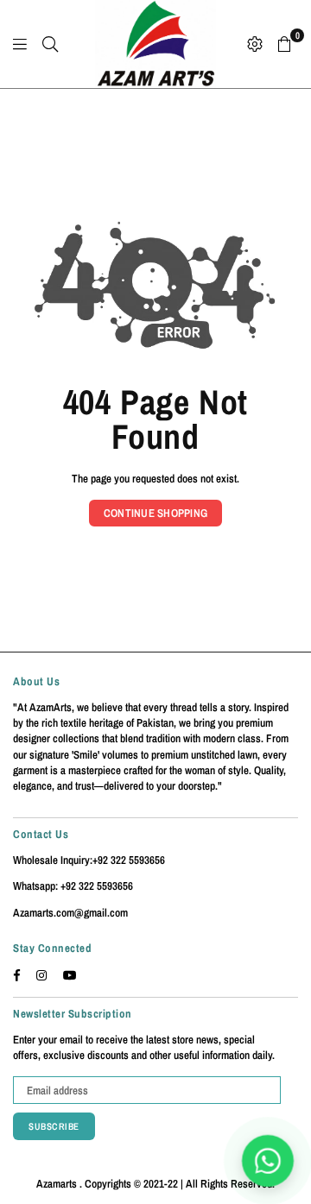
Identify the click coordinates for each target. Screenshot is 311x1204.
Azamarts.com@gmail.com (70, 912)
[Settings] (254, 44)
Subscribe (54, 1126)
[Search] (50, 44)
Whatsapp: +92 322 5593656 (73, 886)
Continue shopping (155, 513)
